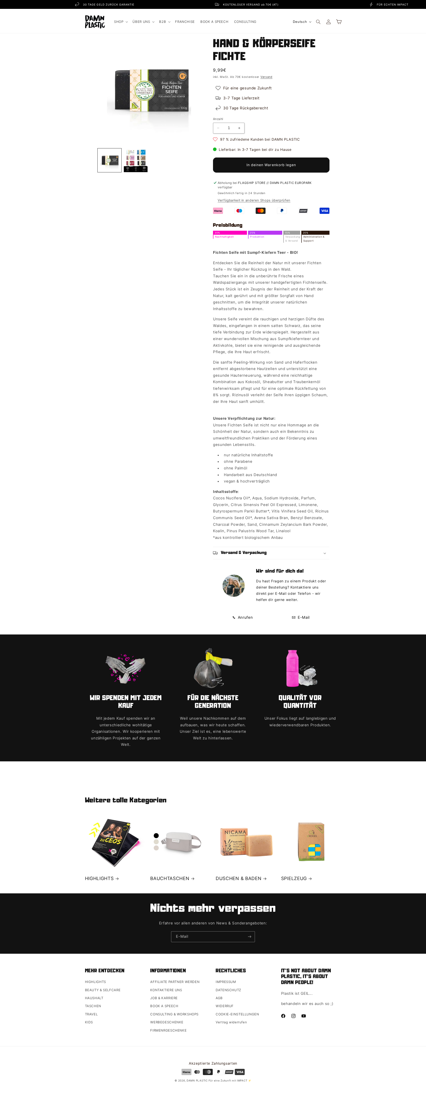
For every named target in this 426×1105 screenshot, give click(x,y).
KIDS (89, 1022)
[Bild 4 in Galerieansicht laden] (136, 160)
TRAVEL (91, 1014)
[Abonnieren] (250, 936)
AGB (219, 998)
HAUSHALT (94, 998)
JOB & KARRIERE (164, 998)
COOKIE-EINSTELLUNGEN (237, 1014)
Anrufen (245, 617)
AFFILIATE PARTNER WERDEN (174, 982)
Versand (266, 77)
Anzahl (218, 119)
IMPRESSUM (226, 982)
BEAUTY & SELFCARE (103, 990)
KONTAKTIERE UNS (166, 990)
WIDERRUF (225, 1006)
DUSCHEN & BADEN (238, 878)
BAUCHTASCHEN (169, 878)
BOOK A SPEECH (164, 1006)
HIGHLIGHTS (99, 878)
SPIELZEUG (294, 878)
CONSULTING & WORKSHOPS (174, 1014)
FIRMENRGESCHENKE (168, 1030)
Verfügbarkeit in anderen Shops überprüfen (254, 200)
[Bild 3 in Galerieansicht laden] (109, 160)
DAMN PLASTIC (198, 1080)
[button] (120, 22)
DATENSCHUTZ (228, 990)
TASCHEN (93, 1006)
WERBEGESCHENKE (166, 1022)
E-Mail (303, 617)
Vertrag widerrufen (231, 1022)
